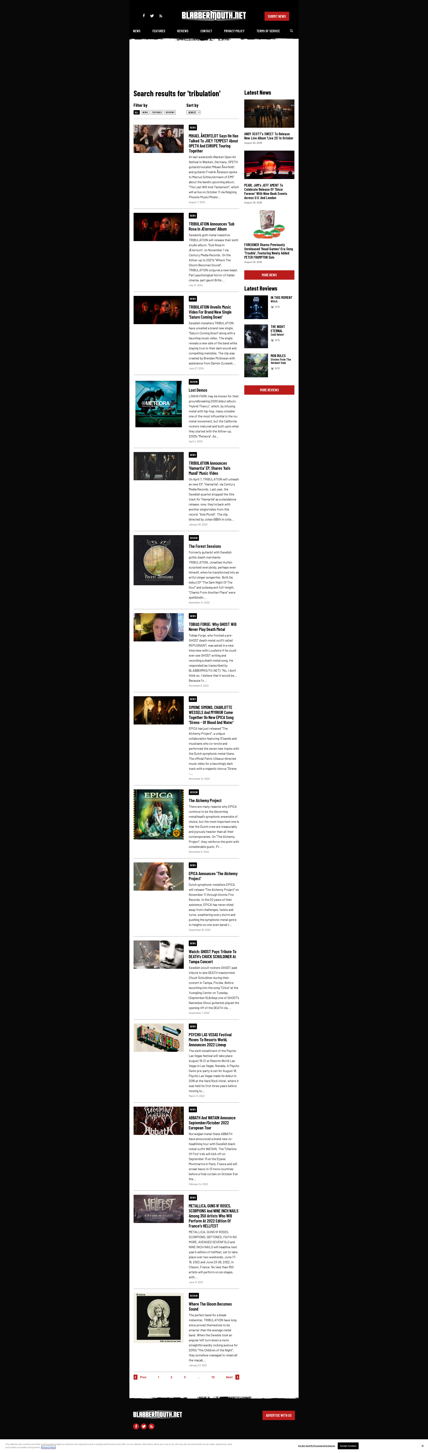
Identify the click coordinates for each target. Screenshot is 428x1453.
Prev (143, 1377)
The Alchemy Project (205, 800)
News (136, 31)
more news (269, 275)
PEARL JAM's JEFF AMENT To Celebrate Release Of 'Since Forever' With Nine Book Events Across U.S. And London (265, 191)
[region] (214, 1446)
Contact (206, 31)
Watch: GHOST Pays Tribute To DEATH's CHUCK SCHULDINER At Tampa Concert (212, 956)
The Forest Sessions (205, 546)
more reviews (269, 390)
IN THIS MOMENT (281, 297)
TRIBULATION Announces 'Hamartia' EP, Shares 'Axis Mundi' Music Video (209, 468)
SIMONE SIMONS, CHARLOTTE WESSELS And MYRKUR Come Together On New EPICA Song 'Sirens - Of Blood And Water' (211, 714)
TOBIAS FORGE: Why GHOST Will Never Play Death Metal (212, 626)
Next (229, 1377)
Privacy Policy (234, 31)
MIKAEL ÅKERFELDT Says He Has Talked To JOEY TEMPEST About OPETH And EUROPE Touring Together (213, 143)
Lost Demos (198, 390)
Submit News (277, 16)
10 (213, 1377)
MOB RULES (278, 355)
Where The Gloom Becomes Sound (210, 1306)
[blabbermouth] (214, 19)
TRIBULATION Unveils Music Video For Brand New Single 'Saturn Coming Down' (210, 311)
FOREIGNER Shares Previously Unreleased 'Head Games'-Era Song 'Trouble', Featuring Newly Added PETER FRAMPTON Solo (268, 250)
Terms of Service (268, 31)
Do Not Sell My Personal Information (316, 1445)
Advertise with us (279, 1415)
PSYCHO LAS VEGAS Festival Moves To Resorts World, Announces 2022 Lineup (210, 1039)
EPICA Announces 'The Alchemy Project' (213, 876)
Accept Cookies (348, 1445)
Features (158, 31)
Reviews (182, 31)
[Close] (422, 1445)
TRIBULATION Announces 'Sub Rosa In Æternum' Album (211, 226)
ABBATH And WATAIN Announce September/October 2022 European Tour (212, 1122)
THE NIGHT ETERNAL (278, 328)
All (136, 112)
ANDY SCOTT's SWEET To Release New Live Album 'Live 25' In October (268, 135)
